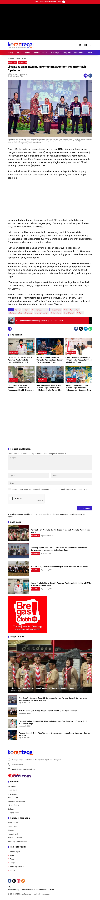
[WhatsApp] (90, 329)
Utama (81, 313)
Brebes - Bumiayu (15, 838)
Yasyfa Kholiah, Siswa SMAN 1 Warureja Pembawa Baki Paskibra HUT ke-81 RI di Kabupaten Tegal (20, 359)
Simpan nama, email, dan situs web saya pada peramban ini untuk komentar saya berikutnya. (49, 489)
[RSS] (23, 881)
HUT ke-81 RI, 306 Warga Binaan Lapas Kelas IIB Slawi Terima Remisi (59, 566)
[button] (80, 44)
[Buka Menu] (85, 44)
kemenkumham (42, 313)
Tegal (12, 859)
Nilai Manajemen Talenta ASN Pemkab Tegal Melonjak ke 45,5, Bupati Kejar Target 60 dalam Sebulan (48, 387)
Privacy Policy (13, 805)
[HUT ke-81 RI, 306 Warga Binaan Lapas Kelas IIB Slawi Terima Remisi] (18, 568)
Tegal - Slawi (13, 826)
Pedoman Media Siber (16, 801)
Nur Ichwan (57, 313)
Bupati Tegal (56, 310)
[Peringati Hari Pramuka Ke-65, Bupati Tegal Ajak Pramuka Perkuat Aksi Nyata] (18, 533)
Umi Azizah (70, 313)
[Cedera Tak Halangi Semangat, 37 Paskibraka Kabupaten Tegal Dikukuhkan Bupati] (78, 346)
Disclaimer (12, 786)
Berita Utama (12, 62)
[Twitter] (81, 329)
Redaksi (15, 75)
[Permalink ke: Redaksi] (10, 75)
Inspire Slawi (23, 62)
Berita (27, 310)
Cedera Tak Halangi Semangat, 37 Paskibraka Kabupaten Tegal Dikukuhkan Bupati (78, 359)
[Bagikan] (90, 76)
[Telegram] (86, 329)
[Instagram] (18, 881)
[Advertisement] (50, 199)
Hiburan (11, 830)
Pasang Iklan (13, 798)
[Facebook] (76, 329)
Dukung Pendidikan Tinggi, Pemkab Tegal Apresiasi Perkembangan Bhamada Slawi (78, 387)
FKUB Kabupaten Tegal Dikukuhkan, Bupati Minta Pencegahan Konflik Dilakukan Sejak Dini (20, 387)
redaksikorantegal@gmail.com (24, 769)
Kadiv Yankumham (72, 310)
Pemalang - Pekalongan (17, 841)
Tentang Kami (13, 813)
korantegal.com (14, 794)
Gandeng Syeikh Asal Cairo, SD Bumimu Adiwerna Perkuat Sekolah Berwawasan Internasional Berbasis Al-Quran (53, 699)
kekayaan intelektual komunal (21, 313)
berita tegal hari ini (41, 310)
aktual (18, 310)
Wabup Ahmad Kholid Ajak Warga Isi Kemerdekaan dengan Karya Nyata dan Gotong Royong (49, 359)
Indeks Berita (13, 790)
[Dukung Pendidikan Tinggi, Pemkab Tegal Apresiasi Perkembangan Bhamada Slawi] (78, 374)
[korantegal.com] (21, 45)
